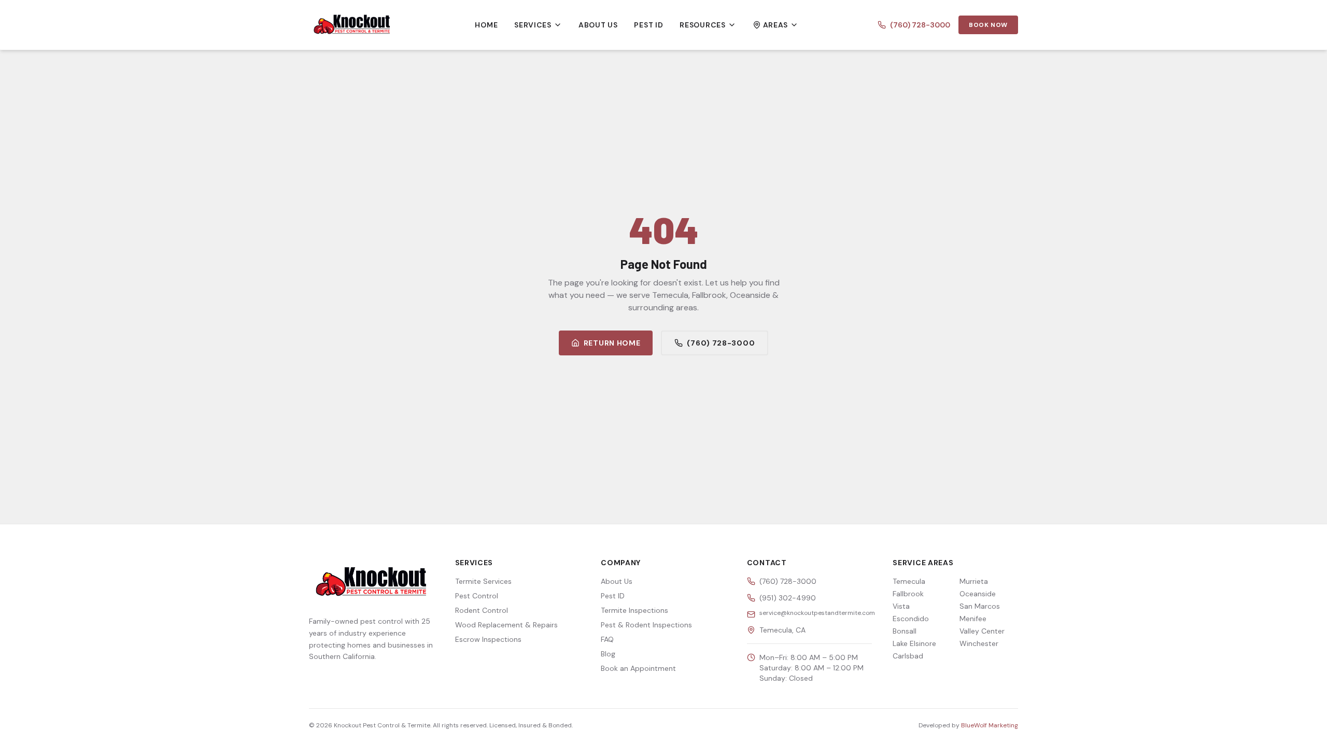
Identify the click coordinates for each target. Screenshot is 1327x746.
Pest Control (476, 595)
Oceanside (977, 593)
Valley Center (982, 631)
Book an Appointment (638, 668)
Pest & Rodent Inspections (646, 624)
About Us (598, 25)
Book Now (988, 25)
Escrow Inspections (488, 639)
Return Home (612, 343)
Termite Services (483, 581)
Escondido (911, 618)
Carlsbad (908, 656)
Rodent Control (481, 610)
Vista (901, 606)
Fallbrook (908, 593)
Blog (608, 653)
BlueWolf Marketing (989, 725)
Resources (702, 25)
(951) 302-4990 (787, 597)
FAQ (607, 639)
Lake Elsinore (914, 643)
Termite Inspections (634, 610)
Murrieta (973, 581)
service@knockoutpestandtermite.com (817, 613)
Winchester (978, 643)
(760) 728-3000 (920, 25)
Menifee (972, 618)
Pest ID (648, 25)
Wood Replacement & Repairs (506, 624)
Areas (775, 25)
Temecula (909, 581)
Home (486, 25)
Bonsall (904, 631)
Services (533, 25)
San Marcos (979, 606)
